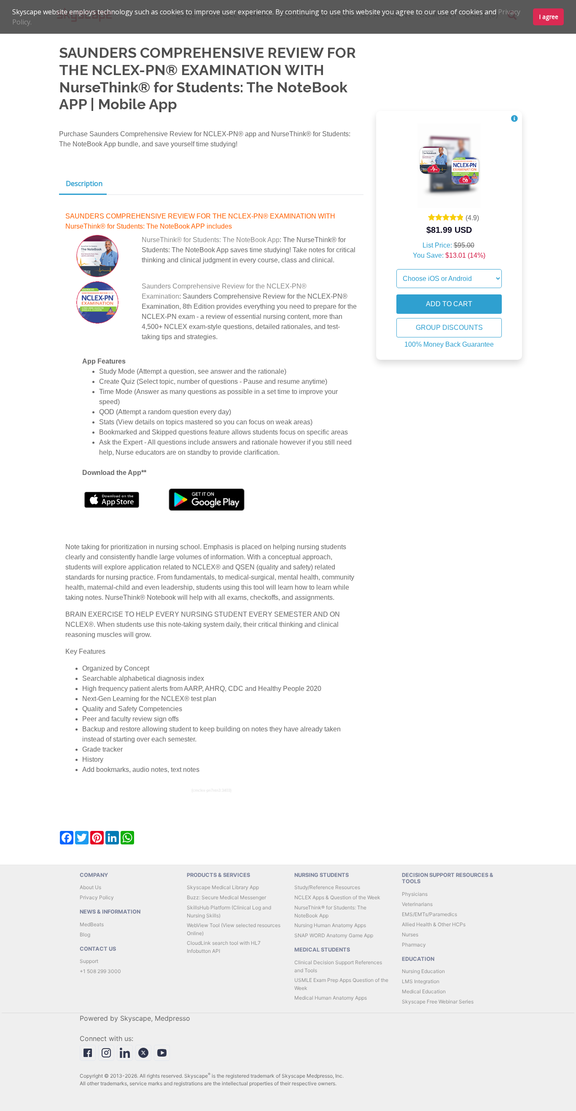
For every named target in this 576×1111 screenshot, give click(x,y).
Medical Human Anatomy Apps (330, 998)
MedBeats (92, 924)
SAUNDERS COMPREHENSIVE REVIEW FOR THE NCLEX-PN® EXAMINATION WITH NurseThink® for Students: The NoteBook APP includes (200, 221)
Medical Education (424, 991)
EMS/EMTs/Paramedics (429, 914)
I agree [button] (548, 17)
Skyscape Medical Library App (223, 887)
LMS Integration (420, 981)
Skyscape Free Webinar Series (438, 1001)
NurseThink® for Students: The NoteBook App (211, 239)
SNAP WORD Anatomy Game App (333, 935)
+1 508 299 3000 (100, 971)
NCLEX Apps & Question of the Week (337, 897)
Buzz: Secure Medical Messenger (226, 897)
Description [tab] (84, 183)
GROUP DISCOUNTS (449, 327)
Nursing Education (423, 971)
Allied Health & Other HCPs (434, 924)
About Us (90, 887)
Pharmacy (414, 944)
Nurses (410, 934)
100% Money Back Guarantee (449, 344)
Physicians (415, 894)
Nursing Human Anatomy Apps (330, 925)
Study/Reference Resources (327, 887)
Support (89, 961)
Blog (85, 934)
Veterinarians (417, 904)
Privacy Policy (97, 897)
